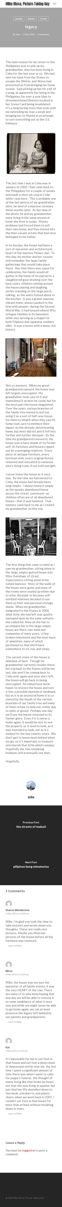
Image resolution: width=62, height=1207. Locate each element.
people (18, 18)
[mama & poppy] (31, 153)
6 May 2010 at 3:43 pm (17, 1051)
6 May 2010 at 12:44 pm (17, 974)
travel (43, 18)
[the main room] (31, 536)
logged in (28, 1150)
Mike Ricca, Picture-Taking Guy (27, 4)
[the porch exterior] (31, 357)
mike (18, 34)
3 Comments (43, 34)
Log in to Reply (15, 945)
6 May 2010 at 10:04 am (17, 913)
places (31, 18)
